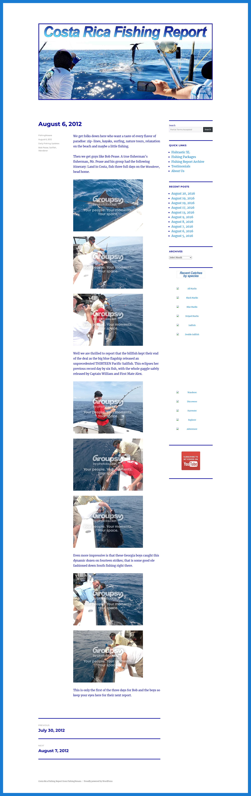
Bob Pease (43, 147)
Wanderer (43, 150)
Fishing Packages (183, 157)
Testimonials (180, 166)
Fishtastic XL (180, 152)
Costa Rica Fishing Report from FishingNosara (59, 781)
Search (172, 125)
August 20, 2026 (183, 193)
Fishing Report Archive (187, 162)
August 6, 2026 (182, 231)
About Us (177, 171)
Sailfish (52, 147)
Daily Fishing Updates (48, 143)
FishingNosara (45, 135)
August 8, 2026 (182, 222)
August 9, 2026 (182, 217)
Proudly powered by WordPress (98, 781)
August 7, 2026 (182, 226)
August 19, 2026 (182, 198)
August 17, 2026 (182, 207)
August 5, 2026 (182, 236)
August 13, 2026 (182, 212)
